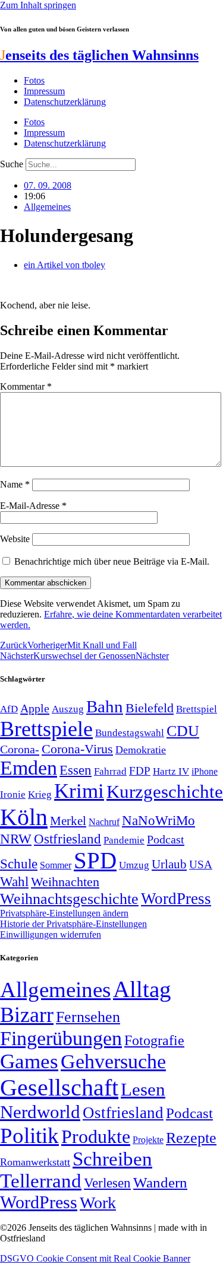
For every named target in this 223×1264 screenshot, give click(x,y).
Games (29, 1061)
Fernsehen (88, 1017)
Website (15, 539)
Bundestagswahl (129, 732)
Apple (34, 708)
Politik (29, 1135)
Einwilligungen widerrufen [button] (50, 934)
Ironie (13, 794)
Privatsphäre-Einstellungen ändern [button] (64, 913)
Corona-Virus (77, 748)
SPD (95, 860)
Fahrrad (110, 771)
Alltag (142, 989)
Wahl (14, 881)
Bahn (104, 706)
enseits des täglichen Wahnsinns (99, 55)
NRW (16, 838)
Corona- (19, 749)
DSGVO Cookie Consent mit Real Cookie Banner (95, 1258)
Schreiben (112, 1159)
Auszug (68, 709)
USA (200, 864)
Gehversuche (113, 1061)
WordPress (176, 899)
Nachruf (104, 822)
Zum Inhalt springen (38, 5)
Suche (11, 164)
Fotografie (154, 1040)
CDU (183, 731)
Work (98, 1202)
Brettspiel (196, 709)
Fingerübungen (61, 1038)
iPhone (204, 771)
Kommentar (26, 386)
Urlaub (169, 864)
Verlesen (107, 1182)
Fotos (34, 80)
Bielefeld (149, 708)
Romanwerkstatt (35, 1162)
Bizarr (27, 1015)
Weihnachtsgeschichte (69, 899)
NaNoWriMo (158, 820)
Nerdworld (40, 1111)
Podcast (165, 839)
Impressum (44, 91)
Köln (24, 817)
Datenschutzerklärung (65, 102)
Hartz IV (171, 771)
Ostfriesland (67, 838)
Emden (28, 768)
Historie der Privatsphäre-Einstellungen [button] (73, 924)
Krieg (40, 794)
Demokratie (140, 750)
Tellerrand (40, 1181)
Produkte (95, 1136)
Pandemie (124, 840)
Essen (75, 770)
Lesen (143, 1089)
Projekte (148, 1140)
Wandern (160, 1182)
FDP (139, 771)
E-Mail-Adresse (33, 506)
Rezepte (191, 1138)
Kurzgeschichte (164, 791)
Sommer (55, 865)
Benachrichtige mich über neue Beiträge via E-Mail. (111, 561)
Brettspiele (46, 729)
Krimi (79, 791)
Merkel (68, 820)
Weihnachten (65, 881)
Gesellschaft (59, 1087)
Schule (18, 863)
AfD (9, 709)
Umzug (134, 865)
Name (15, 484)
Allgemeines (47, 207)
